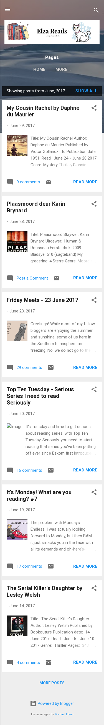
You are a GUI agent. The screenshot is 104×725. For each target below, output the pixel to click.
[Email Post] (48, 183)
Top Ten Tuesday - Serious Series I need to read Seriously (40, 396)
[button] (94, 109)
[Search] (96, 11)
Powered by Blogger (55, 703)
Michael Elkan (64, 714)
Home (39, 69)
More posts (52, 683)
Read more (85, 181)
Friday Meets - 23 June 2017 (42, 300)
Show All (86, 90)
